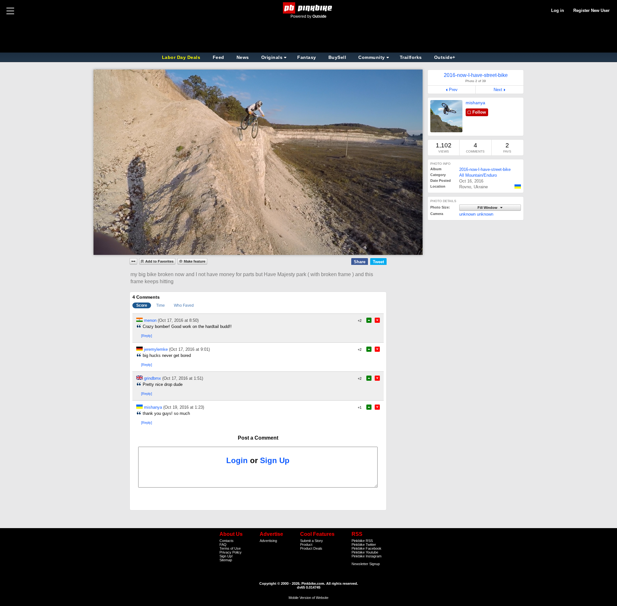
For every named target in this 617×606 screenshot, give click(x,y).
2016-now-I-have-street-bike (485, 169)
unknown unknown (476, 214)
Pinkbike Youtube (365, 552)
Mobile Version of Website (308, 598)
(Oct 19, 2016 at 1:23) (183, 407)
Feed (218, 57)
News (243, 57)
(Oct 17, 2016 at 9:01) (189, 349)
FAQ (223, 544)
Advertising (268, 541)
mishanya (475, 102)
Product (306, 544)
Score (141, 305)
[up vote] (368, 320)
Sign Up (275, 460)
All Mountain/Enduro (478, 175)
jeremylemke (156, 349)
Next (498, 89)
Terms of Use (230, 548)
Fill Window (488, 208)
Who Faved (184, 305)
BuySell (337, 57)
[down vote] (377, 320)
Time (160, 305)
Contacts (226, 541)
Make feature (194, 261)
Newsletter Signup (366, 564)
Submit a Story (311, 541)
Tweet (378, 261)
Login (237, 460)
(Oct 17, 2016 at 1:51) (182, 378)
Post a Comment (258, 438)
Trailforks (411, 57)
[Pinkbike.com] (308, 8)
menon (150, 320)
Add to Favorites (159, 261)
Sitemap (225, 560)
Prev (453, 89)
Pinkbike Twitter (364, 544)
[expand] (133, 261)
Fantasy (306, 57)
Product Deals (311, 548)
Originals (272, 57)
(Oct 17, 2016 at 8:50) (178, 320)
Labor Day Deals (182, 57)
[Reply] (146, 336)
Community (371, 57)
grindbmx (152, 378)
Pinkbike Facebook (366, 548)
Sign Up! (226, 556)
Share (359, 261)
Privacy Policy (230, 552)
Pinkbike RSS (362, 541)
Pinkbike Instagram (366, 556)
